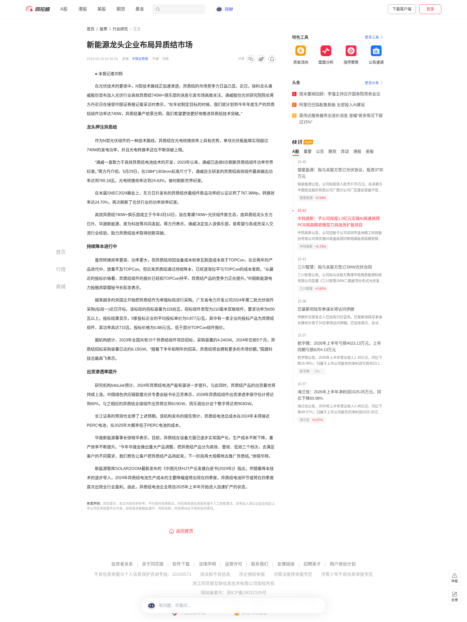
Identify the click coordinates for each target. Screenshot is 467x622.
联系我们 (259, 564)
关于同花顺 (153, 564)
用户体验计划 (343, 564)
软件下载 (181, 564)
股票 (103, 29)
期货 (120, 9)
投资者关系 (122, 564)
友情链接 (286, 564)
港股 (82, 9)
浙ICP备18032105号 (246, 593)
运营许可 (233, 564)
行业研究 (120, 29)
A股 (64, 9)
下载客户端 (401, 9)
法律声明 (207, 564)
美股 (101, 9)
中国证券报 (140, 59)
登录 (430, 9)
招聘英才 (312, 564)
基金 (139, 9)
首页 (90, 29)
